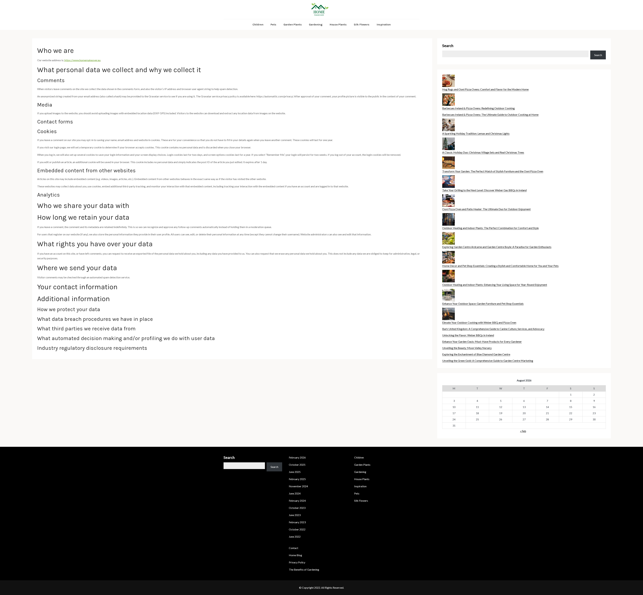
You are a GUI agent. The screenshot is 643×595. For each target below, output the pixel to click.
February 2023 (297, 522)
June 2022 (295, 536)
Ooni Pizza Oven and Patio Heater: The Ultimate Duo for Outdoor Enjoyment (486, 209)
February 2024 (297, 500)
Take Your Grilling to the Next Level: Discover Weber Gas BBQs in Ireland (484, 190)
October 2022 (297, 529)
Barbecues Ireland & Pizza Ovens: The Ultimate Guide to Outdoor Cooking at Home (490, 114)
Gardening (315, 24)
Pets (273, 24)
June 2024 (295, 493)
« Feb (523, 431)
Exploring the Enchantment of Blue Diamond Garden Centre (476, 354)
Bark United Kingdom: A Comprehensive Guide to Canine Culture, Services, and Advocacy (493, 328)
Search (447, 45)
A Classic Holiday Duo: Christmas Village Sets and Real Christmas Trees (483, 152)
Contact (293, 548)
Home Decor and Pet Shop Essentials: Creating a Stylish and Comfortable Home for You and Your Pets (500, 265)
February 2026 (297, 457)
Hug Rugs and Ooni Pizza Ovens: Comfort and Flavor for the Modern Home (485, 89)
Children (258, 24)
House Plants (338, 24)
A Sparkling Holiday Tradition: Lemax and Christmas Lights (476, 133)
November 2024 (298, 486)
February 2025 (297, 479)
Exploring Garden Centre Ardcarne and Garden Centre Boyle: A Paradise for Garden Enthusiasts (496, 246)
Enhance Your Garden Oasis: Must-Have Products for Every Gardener (482, 341)
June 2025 (295, 471)
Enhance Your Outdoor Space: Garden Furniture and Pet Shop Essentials (483, 303)
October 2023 (297, 507)
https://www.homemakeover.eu (82, 60)
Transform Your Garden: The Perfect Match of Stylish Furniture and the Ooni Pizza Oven (492, 171)
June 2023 (295, 515)
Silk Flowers (361, 24)
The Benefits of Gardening (304, 569)
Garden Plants (292, 24)
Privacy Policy (297, 562)
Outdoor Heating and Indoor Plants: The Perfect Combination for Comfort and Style (490, 228)
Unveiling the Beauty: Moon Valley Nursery (467, 347)
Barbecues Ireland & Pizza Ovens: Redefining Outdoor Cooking (478, 108)
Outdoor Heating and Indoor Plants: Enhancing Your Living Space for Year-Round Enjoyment (494, 284)
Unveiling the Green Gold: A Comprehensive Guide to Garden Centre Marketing (487, 360)
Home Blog (295, 555)
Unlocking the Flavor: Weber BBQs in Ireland (468, 335)
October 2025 (297, 464)
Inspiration (384, 24)
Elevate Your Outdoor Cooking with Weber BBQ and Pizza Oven (479, 322)
